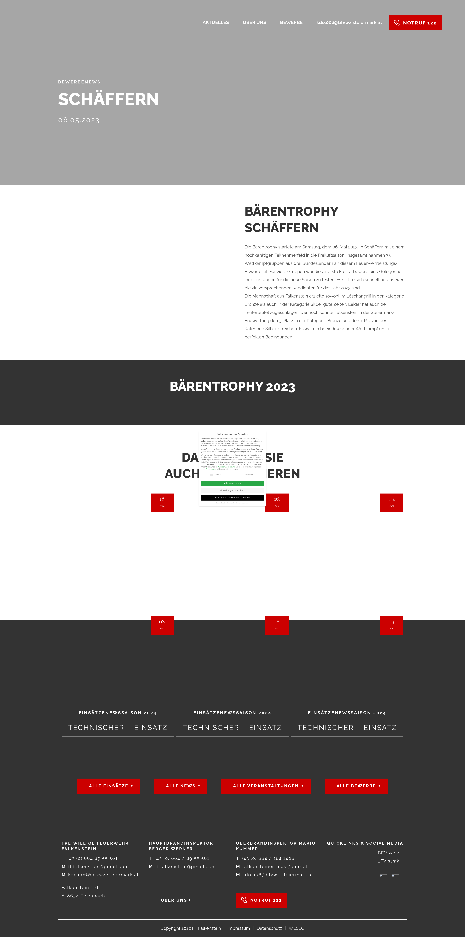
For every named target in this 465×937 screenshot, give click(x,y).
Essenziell (217, 475)
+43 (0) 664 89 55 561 (90, 858)
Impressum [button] (245, 503)
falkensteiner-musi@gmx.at (272, 866)
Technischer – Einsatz (117, 605)
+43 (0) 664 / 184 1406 (265, 858)
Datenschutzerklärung (226, 467)
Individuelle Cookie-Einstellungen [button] (232, 497)
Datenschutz (269, 928)
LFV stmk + (390, 861)
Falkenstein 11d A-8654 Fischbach (83, 891)
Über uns (174, 900)
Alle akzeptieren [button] (232, 483)
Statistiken (249, 475)
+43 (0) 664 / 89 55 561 (179, 858)
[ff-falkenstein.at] (77, 23)
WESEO (296, 928)
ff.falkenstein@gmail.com (95, 866)
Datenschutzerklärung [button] (234, 503)
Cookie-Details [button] (221, 503)
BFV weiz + (390, 852)
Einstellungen (211, 469)
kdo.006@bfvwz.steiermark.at (100, 874)
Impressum (239, 928)
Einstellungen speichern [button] (232, 490)
